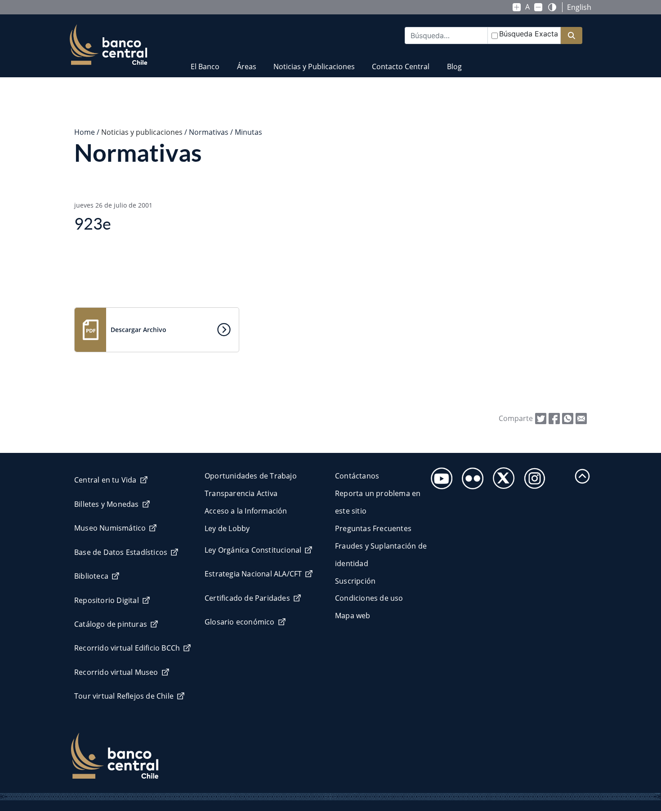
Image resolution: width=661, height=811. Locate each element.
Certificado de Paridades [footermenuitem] (247, 598)
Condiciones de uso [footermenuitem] (369, 598)
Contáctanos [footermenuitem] (357, 476)
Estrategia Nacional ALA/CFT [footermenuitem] (253, 574)
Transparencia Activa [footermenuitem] (241, 493)
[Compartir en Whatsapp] (567, 417)
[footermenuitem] (439, 475)
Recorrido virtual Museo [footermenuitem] (116, 672)
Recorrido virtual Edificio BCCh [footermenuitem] (127, 648)
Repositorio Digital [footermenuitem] (106, 600)
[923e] (581, 417)
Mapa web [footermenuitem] (353, 615)
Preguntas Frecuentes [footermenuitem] (373, 528)
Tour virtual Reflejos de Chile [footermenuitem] (124, 696)
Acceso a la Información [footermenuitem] (246, 511)
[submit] (571, 35)
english (579, 7)
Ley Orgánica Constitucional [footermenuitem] (253, 550)
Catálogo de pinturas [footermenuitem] (110, 624)
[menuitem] (205, 61)
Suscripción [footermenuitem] (355, 581)
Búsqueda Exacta (528, 33)
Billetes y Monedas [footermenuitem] (106, 504)
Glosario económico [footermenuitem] (240, 622)
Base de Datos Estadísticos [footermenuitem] (120, 552)
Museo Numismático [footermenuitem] (110, 528)
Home (84, 132)
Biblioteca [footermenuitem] (91, 576)
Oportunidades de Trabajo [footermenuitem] (251, 476)
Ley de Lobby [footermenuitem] (227, 528)
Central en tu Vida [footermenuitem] (105, 480)
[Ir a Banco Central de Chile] (108, 45)
